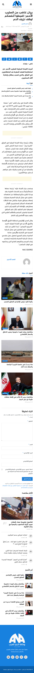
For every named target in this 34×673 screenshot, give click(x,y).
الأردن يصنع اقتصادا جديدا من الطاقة (13, 603)
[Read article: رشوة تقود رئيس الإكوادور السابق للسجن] (17, 288)
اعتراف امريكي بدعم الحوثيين (17, 535)
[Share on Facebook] (30, 59)
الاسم (30, 445)
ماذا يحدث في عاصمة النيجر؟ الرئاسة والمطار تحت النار (16, 97)
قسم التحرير (25, 24)
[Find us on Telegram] (17, 657)
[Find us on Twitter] (21, 657)
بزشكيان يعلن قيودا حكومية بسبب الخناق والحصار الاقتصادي (16, 92)
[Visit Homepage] (17, 4)
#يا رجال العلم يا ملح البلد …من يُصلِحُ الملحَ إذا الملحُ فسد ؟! (15, 542)
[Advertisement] (17, 54)
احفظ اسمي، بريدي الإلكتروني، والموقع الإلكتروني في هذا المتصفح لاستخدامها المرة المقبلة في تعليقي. (19, 471)
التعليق (30, 421)
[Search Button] (3, 4)
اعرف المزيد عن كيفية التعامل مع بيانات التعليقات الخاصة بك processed (17, 487)
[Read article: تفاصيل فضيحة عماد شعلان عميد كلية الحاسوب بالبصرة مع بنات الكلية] (17, 508)
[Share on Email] (9, 59)
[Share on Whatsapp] (14, 59)
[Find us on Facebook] (25, 657)
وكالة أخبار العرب (25, 670)
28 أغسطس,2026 (28, 402)
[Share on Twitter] (24, 59)
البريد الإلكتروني (28, 453)
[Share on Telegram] (19, 59)
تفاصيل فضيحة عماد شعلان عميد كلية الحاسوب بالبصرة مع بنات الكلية (21, 524)
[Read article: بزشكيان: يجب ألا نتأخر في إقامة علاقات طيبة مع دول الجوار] (17, 384)
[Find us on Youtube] (8, 657)
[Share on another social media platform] (4, 59)
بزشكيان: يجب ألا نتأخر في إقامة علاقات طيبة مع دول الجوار (18, 398)
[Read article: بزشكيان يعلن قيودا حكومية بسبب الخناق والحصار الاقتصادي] (17, 318)
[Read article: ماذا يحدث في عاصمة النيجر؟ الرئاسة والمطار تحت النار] (17, 351)
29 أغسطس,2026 (28, 304)
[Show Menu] (31, 4)
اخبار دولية (5, 298)
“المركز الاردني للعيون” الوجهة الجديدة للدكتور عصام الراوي (14, 560)
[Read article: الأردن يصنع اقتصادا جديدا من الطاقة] (29, 603)
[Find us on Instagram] (12, 657)
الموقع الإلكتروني (28, 461)
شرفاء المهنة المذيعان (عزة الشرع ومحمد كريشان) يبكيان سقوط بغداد (15, 551)
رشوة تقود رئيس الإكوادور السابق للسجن (19, 88)
